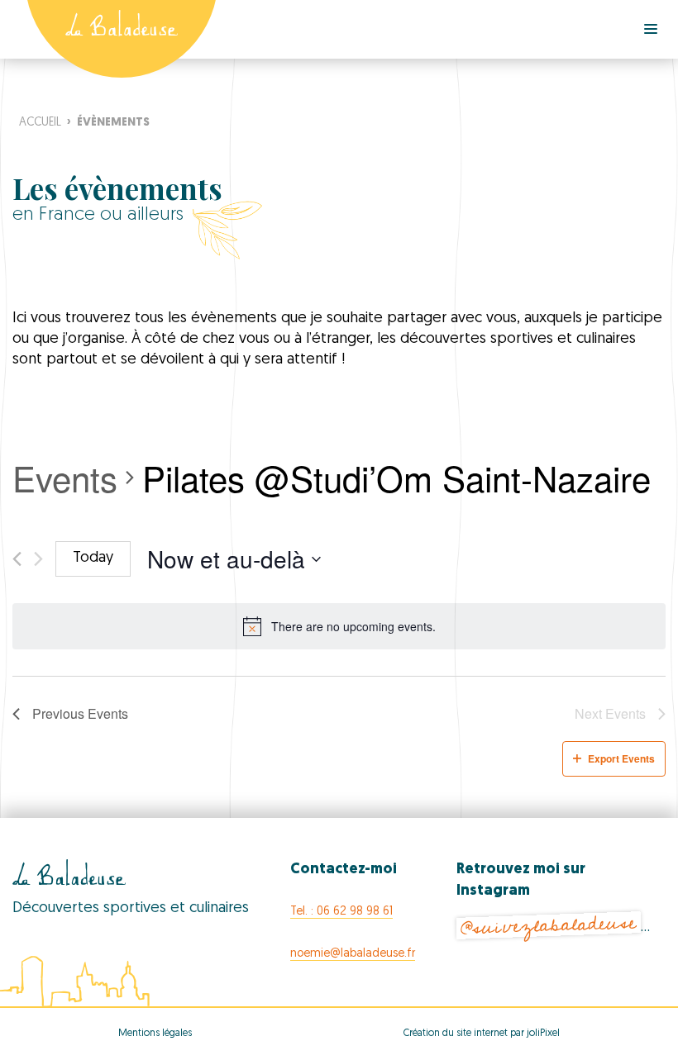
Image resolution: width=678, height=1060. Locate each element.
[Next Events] (38, 559)
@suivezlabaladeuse (549, 925)
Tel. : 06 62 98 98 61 (341, 912)
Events (64, 478)
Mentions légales (155, 1034)
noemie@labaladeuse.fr (352, 954)
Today (93, 558)
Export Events (621, 758)
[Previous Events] (16, 559)
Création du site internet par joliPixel (481, 1034)
